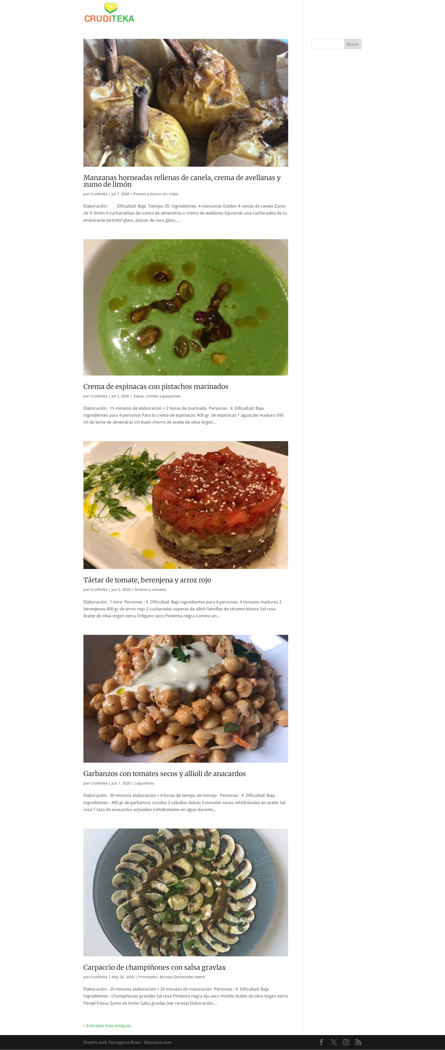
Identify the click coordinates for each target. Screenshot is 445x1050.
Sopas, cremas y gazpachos (157, 396)
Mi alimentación (274, 12)
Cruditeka (98, 193)
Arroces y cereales (150, 589)
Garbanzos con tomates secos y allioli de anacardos (164, 773)
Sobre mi (245, 12)
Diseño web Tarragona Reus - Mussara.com (127, 1042)
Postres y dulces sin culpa (155, 193)
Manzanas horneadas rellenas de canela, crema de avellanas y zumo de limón (182, 181)
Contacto (353, 12)
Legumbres (144, 783)
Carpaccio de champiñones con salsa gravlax (154, 967)
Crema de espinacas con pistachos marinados (155, 386)
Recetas (326, 12)
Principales (148, 976)
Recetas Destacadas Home (182, 976)
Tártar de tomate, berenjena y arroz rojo (147, 580)
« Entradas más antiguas (107, 1025)
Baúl (304, 12)
